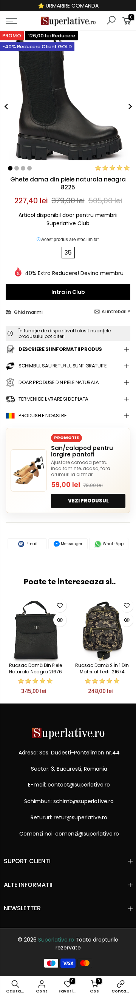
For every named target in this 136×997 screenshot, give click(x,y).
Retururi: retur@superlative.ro (69, 817)
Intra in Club (68, 292)
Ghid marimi (28, 312)
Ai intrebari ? (116, 311)
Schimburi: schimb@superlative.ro (69, 801)
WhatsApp (113, 544)
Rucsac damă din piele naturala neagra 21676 (35, 668)
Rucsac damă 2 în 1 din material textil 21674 (102, 668)
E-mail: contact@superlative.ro (69, 784)
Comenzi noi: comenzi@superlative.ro (69, 833)
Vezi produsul (88, 500)
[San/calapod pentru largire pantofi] (29, 470)
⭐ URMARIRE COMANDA (68, 5)
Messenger (71, 544)
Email (31, 544)
